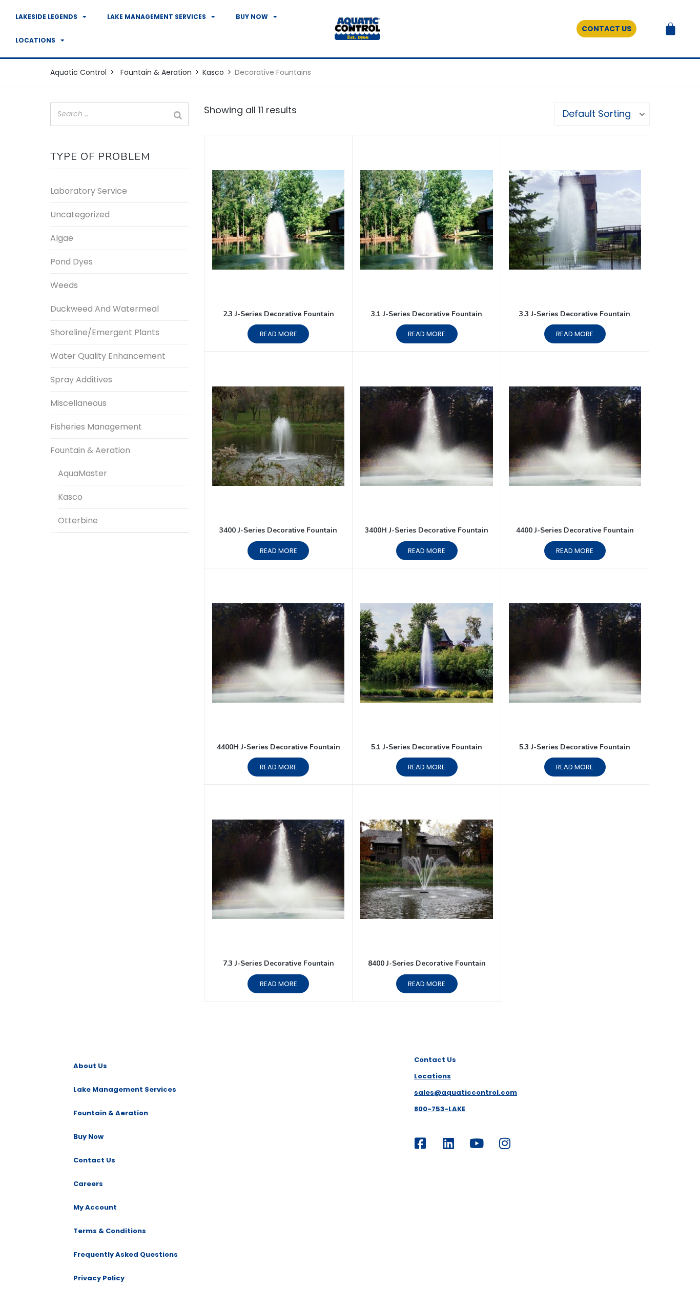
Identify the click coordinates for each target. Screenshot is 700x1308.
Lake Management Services (156, 16)
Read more (278, 334)
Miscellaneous (78, 403)
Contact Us (94, 1160)
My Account (95, 1207)
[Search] (178, 115)
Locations (35, 40)
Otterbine (78, 520)
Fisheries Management (96, 427)
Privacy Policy (99, 1278)
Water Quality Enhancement (108, 356)
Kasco (70, 497)
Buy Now (252, 16)
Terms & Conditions (109, 1231)
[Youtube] (476, 1143)
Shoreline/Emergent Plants (104, 332)
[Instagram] (505, 1143)
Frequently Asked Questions (125, 1254)
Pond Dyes (71, 262)
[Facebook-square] (420, 1143)
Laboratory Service (88, 191)
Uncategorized (80, 214)
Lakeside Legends (46, 16)
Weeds (64, 285)
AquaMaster (82, 473)
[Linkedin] (448, 1143)
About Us (90, 1066)
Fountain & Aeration (90, 450)
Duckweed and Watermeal (104, 309)
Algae (61, 238)
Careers (88, 1184)
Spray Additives (81, 379)
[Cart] (670, 29)
